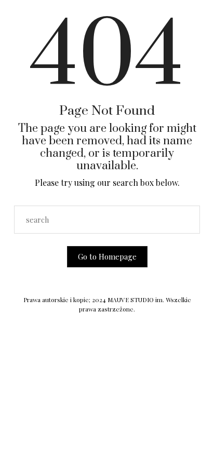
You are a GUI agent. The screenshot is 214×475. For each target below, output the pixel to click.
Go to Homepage (107, 256)
